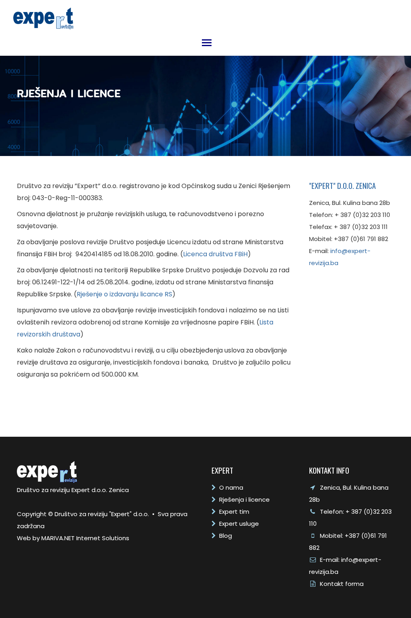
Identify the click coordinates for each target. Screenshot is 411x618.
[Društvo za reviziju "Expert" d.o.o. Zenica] (43, 16)
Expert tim (234, 511)
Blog (225, 535)
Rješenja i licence (244, 499)
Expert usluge (239, 523)
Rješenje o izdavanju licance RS (124, 294)
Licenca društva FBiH (215, 254)
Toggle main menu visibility (206, 42)
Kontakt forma (342, 584)
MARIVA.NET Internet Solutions (85, 538)
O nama (231, 487)
